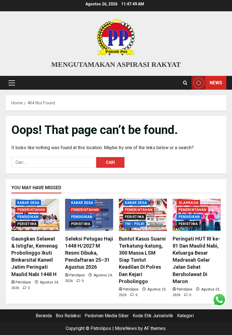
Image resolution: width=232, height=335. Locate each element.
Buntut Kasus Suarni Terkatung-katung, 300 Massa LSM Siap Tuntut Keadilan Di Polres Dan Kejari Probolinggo (142, 260)
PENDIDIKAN (27, 217)
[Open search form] (185, 83)
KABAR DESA (28, 203)
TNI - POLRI (134, 224)
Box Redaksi (68, 315)
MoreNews (126, 328)
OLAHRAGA (188, 203)
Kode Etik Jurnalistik (153, 315)
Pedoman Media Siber (107, 315)
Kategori (185, 315)
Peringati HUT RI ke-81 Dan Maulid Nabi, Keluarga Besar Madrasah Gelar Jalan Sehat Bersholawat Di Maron (196, 260)
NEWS (216, 82)
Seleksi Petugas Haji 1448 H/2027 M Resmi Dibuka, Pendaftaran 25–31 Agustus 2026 (89, 253)
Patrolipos (23, 282)
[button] (12, 83)
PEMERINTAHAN (31, 210)
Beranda (44, 315)
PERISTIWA (26, 224)
